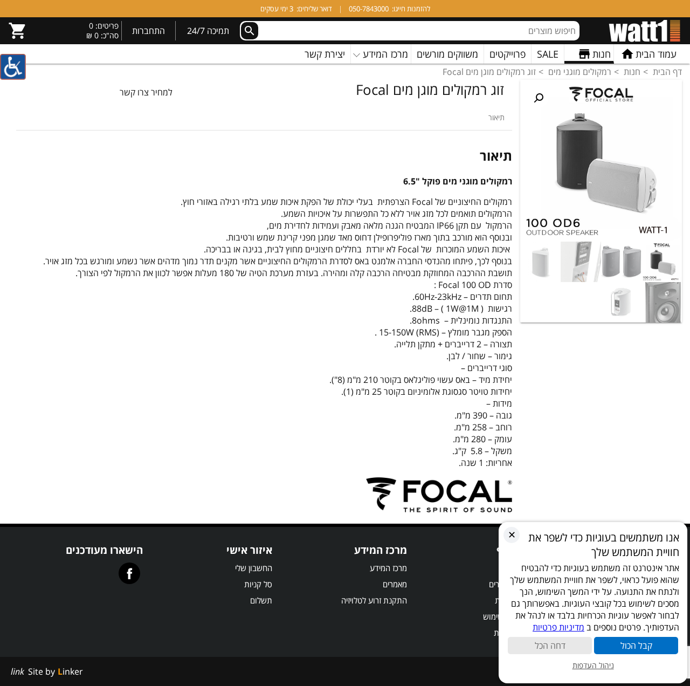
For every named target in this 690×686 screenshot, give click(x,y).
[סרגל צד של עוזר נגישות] (13, 67)
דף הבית (667, 72)
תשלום (261, 600)
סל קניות (258, 584)
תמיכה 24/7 (208, 31)
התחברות (148, 31)
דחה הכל (550, 645)
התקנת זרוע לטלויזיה (374, 600)
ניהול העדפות (593, 665)
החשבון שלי (253, 567)
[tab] (496, 117)
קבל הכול (636, 645)
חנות (632, 72)
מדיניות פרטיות (558, 627)
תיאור (496, 117)
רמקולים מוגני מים (579, 72)
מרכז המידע (388, 567)
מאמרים (395, 584)
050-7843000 (369, 8)
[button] (538, 98)
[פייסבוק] (129, 573)
